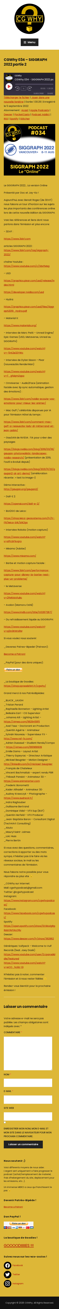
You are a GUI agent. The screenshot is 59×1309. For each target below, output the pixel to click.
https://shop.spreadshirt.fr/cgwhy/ (25, 686)
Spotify (14, 118)
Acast (24, 110)
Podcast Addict (41, 114)
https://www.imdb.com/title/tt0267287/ (28, 612)
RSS (6, 118)
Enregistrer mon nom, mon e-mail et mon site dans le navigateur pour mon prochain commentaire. (28, 1132)
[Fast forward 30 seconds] (31, 88)
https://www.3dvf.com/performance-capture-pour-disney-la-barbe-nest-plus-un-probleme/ (27, 575)
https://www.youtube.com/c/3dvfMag (26, 266)
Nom (7, 1074)
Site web (9, 1108)
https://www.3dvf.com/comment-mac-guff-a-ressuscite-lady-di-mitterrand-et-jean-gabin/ (29, 426)
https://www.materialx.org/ (20, 325)
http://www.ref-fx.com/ (18, 738)
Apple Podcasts (39, 110)
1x (23, 88)
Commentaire (13, 1032)
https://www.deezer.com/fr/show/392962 (29, 938)
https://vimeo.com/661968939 (24, 747)
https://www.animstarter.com (22, 781)
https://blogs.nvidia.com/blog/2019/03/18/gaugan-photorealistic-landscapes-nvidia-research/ (29, 453)
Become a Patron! (14, 654)
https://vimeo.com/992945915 (22, 721)
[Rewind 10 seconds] (17, 88)
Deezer (8, 114)
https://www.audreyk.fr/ (18, 798)
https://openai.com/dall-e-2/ (21, 503)
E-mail (8, 1091)
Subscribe (39, 93)
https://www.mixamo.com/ (20, 556)
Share (50, 93)
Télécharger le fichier (16, 97)
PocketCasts (22, 114)
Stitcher (25, 118)
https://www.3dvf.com (17, 239)
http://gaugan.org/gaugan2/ (21, 489)
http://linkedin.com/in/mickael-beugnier (28, 764)
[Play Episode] (9, 86)
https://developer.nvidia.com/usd (24, 292)
